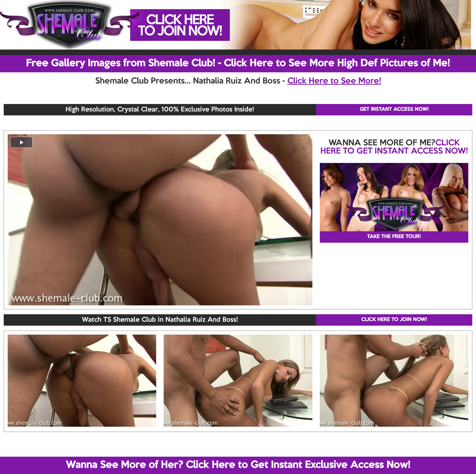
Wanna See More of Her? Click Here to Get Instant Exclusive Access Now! (238, 465)
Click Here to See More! (334, 81)
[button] (21, 142)
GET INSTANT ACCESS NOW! (394, 109)
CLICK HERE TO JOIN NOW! (394, 319)
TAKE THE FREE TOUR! (394, 237)
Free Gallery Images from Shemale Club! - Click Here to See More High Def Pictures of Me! (238, 63)
